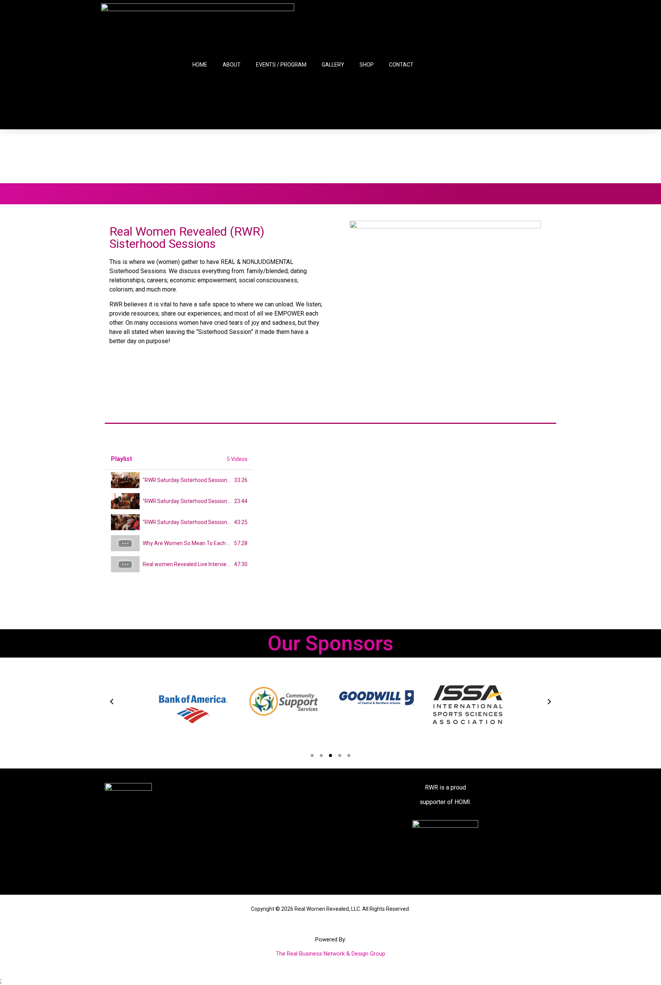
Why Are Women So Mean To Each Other (192, 543)
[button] (112, 701)
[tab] (179, 480)
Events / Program (281, 65)
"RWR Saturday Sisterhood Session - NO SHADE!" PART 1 (211, 480)
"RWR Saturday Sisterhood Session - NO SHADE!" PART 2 (211, 501)
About (232, 65)
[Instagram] (512, 64)
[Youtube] (530, 64)
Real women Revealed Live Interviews (188, 564)
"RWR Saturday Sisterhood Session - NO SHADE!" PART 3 (211, 522)
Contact (401, 65)
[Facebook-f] (475, 64)
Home (199, 65)
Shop (367, 65)
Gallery (333, 65)
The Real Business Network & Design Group (330, 953)
